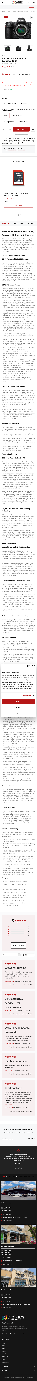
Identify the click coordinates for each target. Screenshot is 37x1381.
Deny (18, 713)
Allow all (18, 701)
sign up (30, 1139)
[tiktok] (23, 1333)
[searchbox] (10, 954)
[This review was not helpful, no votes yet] (30, 985)
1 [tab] (16, 1169)
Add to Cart (18, 205)
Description (5, 223)
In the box (31, 223)
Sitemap (31, 1377)
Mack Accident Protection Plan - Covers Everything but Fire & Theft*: (18, 110)
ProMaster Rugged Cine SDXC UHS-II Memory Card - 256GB (16, 194)
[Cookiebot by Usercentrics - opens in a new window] (27, 666)
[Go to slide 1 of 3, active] (17, 215)
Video (3, 1346)
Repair (3, 1359)
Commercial (5, 1362)
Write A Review (18, 945)
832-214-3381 (7, 1301)
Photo (3, 1343)
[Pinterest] (14, 1333)
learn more (18, 1163)
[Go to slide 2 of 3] (19, 215)
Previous (3, 49)
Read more (8, 1104)
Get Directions (7, 1220)
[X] (19, 1333)
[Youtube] (10, 1333)
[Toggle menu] (2, 2)
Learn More (31, 7)
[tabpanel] (18, 1156)
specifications (18, 223)
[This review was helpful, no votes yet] (27, 985)
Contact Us (21, 150)
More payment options (21, 134)
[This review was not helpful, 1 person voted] (30, 1047)
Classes (4, 1351)
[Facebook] (6, 1333)
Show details (27, 695)
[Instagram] (2, 1333)
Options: (4, 99)
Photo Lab (5, 1356)
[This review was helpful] (27, 1111)
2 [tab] (18, 1169)
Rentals (4, 1354)
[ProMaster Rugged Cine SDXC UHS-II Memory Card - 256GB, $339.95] (18, 178)
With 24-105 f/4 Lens (10, 103)
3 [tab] (21, 1169)
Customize (17, 707)
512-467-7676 (12, 150)
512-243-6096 (7, 1258)
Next (34, 49)
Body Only (24, 103)
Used (3, 1348)
